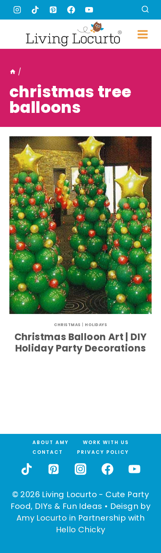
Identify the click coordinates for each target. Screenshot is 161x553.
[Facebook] (71, 10)
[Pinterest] (53, 10)
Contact (47, 452)
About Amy (50, 442)
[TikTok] (35, 10)
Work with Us (106, 442)
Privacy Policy (103, 452)
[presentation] (80, 225)
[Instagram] (17, 10)
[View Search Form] (145, 10)
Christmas (67, 325)
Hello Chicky (81, 529)
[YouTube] (89, 10)
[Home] (12, 72)
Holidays (96, 325)
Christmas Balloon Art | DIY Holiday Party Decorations (80, 342)
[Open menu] (142, 34)
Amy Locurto (41, 517)
